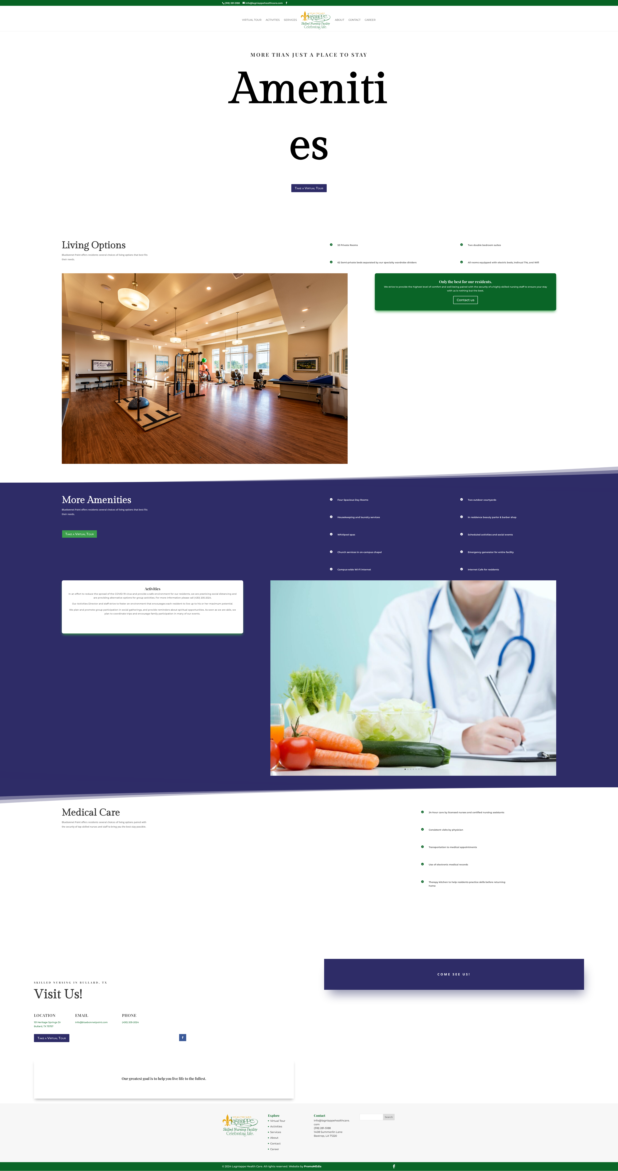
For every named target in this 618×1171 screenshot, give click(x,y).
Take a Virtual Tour (309, 188)
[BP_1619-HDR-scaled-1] (205, 463)
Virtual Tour (252, 20)
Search (389, 1117)
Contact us (465, 300)
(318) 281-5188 (322, 1128)
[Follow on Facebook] (182, 1037)
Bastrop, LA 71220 (325, 1135)
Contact (354, 20)
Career (370, 20)
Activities (273, 20)
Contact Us (152, 623)
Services (290, 20)
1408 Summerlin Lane (328, 1132)
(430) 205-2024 (130, 1022)
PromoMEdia (312, 1166)
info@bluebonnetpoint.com (91, 1022)
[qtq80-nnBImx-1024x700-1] (413, 774)
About (339, 20)
